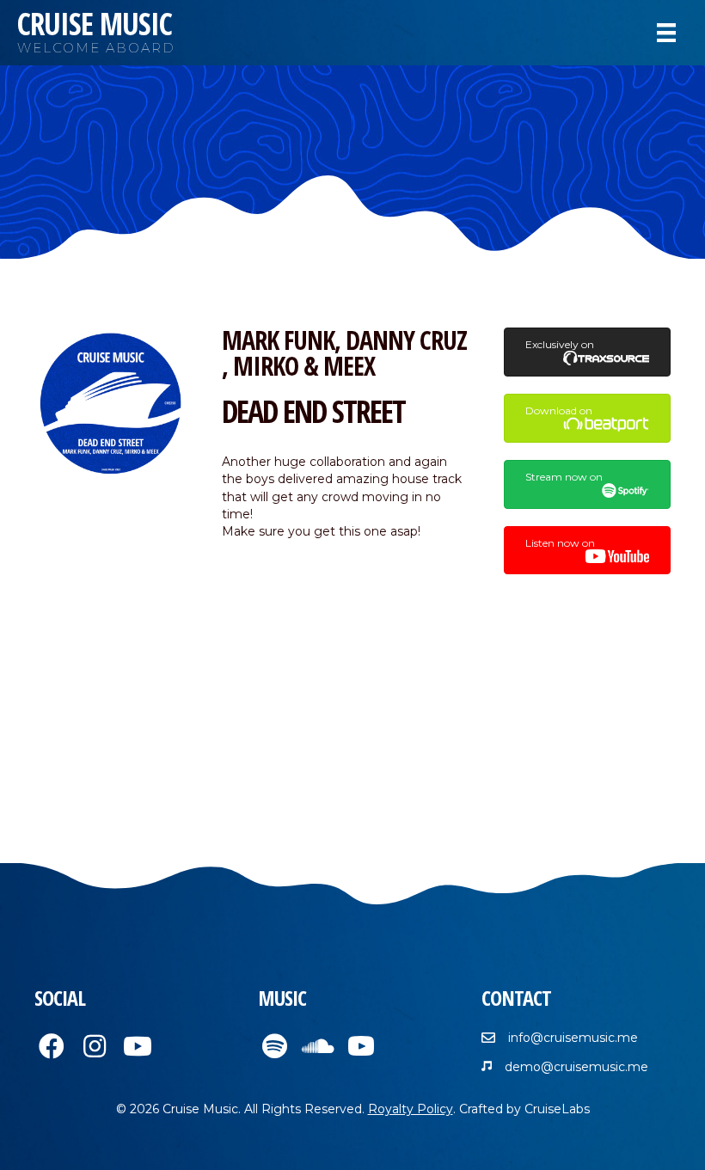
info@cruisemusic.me (573, 1037)
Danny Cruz (406, 340)
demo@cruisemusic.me (576, 1067)
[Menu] (666, 32)
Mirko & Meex (304, 365)
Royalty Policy (410, 1109)
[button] (51, 1046)
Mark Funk (278, 340)
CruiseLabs (557, 1109)
